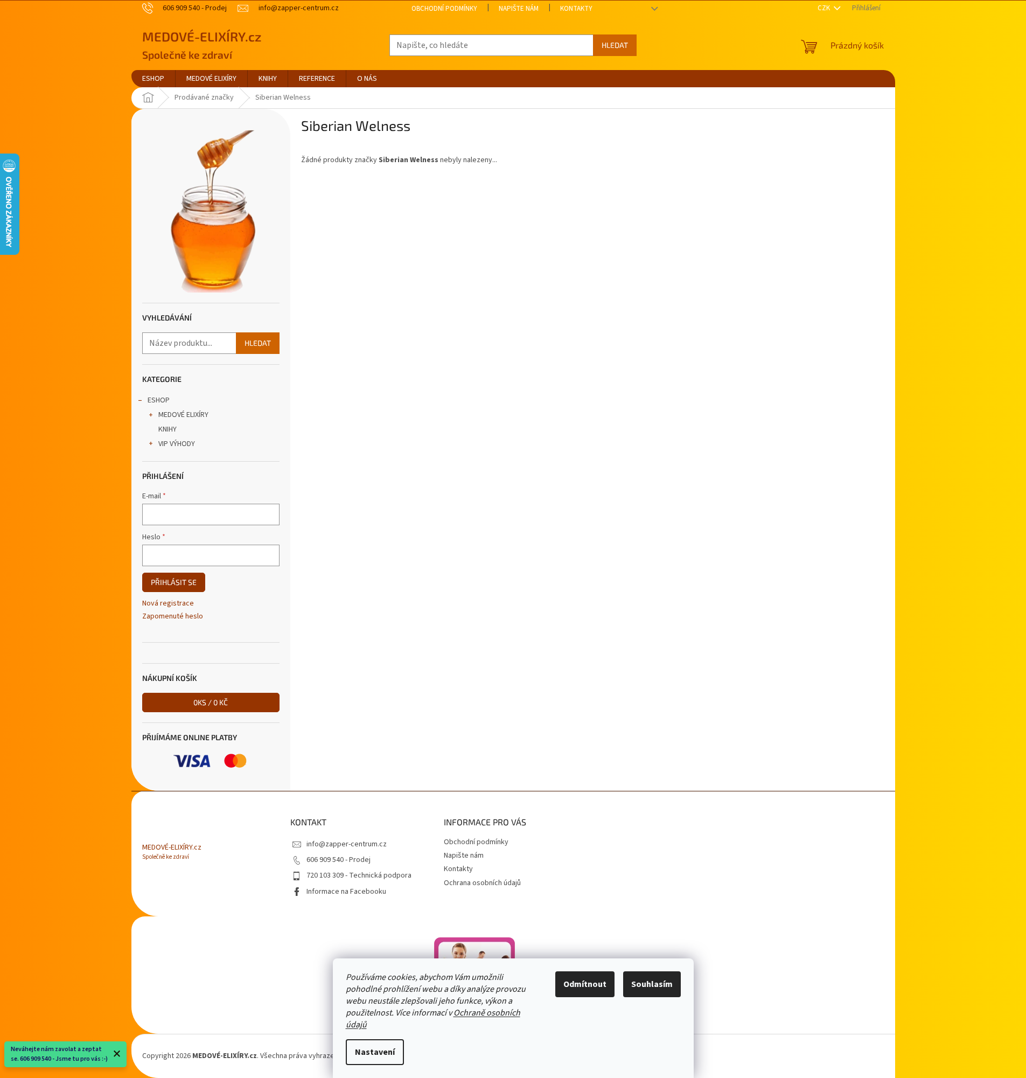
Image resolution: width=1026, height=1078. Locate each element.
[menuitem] (153, 78)
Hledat (615, 45)
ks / (210, 702)
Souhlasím (652, 984)
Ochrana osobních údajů (482, 883)
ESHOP (159, 400)
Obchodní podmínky (444, 8)
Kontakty (576, 8)
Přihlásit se (174, 582)
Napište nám (519, 8)
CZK (825, 8)
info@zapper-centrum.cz (346, 844)
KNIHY (167, 429)
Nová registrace (168, 604)
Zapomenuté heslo (172, 616)
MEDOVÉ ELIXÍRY (183, 414)
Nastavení (375, 1052)
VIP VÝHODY (176, 444)
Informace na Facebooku (346, 891)
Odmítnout (584, 984)
